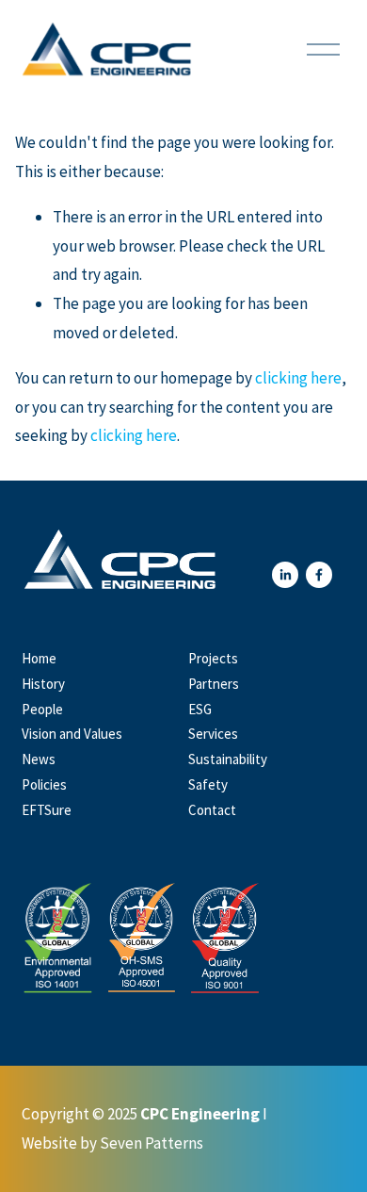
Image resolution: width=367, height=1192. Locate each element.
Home (39, 658)
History (43, 684)
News (39, 759)
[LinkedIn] (285, 575)
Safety (208, 784)
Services (213, 734)
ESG (200, 709)
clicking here (298, 377)
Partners (213, 684)
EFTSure (47, 810)
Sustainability (227, 759)
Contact (212, 810)
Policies (44, 784)
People (42, 709)
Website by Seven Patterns (112, 1143)
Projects (213, 658)
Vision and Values (72, 734)
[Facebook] (319, 575)
